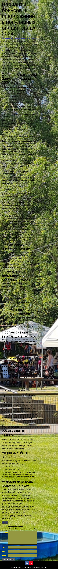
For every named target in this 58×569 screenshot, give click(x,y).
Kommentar (4, 532)
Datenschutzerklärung (43, 567)
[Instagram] (31, 563)
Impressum (34, 567)
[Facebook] (27, 563)
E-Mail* (4, 551)
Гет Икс (3, 50)
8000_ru (5, 522)
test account (16, 38)
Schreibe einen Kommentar (27, 38)
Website (4, 555)
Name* (4, 547)
